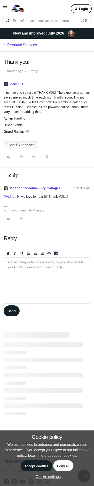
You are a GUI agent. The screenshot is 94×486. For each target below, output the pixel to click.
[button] (5, 9)
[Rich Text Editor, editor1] (47, 280)
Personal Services (22, 45)
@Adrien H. (12, 196)
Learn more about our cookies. (52, 455)
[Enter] (7, 20)
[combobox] (47, 20)
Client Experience (20, 145)
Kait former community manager (35, 188)
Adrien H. (17, 84)
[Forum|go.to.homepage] (17, 8)
